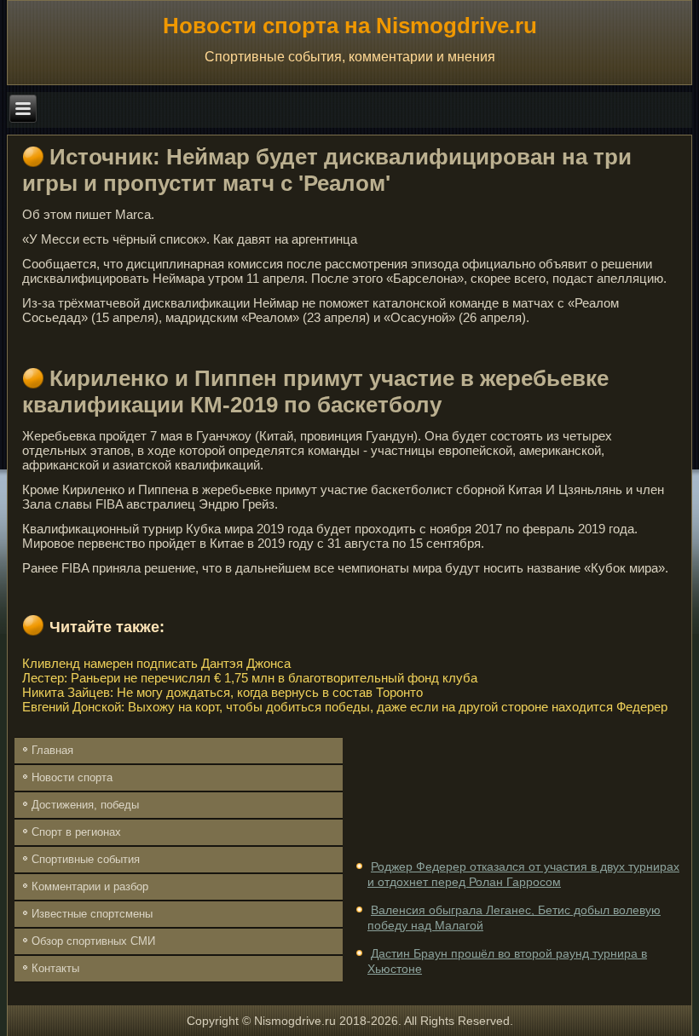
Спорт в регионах (76, 832)
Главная (52, 750)
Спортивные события (86, 859)
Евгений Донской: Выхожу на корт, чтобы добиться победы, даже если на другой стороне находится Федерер (344, 706)
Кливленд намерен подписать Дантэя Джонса (156, 663)
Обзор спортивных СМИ (93, 941)
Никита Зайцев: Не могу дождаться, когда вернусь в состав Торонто (222, 692)
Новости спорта (72, 777)
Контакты (55, 968)
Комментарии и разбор (90, 886)
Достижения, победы (85, 804)
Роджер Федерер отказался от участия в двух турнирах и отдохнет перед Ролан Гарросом (523, 874)
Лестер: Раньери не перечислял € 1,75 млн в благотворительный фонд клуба (249, 678)
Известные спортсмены (92, 913)
